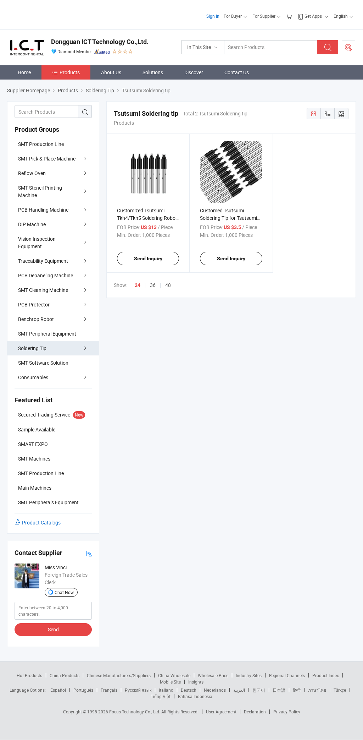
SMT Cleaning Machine (43, 290)
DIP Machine (32, 224)
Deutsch (188, 690)
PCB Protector (34, 304)
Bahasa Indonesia (195, 696)
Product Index (325, 675)
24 (137, 285)
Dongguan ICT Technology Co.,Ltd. (100, 41)
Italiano (166, 690)
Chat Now (64, 592)
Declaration (255, 711)
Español (58, 690)
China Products (64, 675)
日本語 (279, 690)
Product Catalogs (41, 522)
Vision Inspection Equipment (37, 242)
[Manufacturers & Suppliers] (52, 14)
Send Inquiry (148, 258)
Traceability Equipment (43, 260)
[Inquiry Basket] (290, 16)
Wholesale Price (213, 675)
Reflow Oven (32, 173)
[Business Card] (89, 553)
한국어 (258, 690)
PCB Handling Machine (43, 209)
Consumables (33, 377)
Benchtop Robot (36, 319)
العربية (239, 690)
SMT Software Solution (43, 362)
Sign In (212, 16)
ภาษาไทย (317, 690)
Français (109, 690)
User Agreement (221, 711)
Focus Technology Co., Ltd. (135, 711)
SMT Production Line (41, 144)
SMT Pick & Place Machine (47, 158)
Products (70, 72)
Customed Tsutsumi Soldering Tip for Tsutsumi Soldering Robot (228, 218)
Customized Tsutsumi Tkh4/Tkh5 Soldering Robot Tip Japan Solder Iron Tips (147, 218)
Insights (195, 682)
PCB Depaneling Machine (45, 275)
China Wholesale (174, 675)
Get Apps (313, 16)
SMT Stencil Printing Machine (40, 191)
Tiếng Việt (161, 696)
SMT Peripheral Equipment (47, 333)
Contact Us (236, 72)
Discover (193, 72)
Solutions (153, 72)
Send (53, 629)
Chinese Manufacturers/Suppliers (119, 675)
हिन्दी (297, 690)
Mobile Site (170, 682)
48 (168, 285)
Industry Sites (249, 675)
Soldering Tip (32, 348)
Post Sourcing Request (348, 47)
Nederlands (215, 690)
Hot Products (29, 675)
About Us (111, 72)
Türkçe (340, 690)
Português (83, 690)
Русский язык (138, 690)
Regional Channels (287, 675)
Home (24, 72)
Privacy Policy (286, 711)
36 (153, 285)
